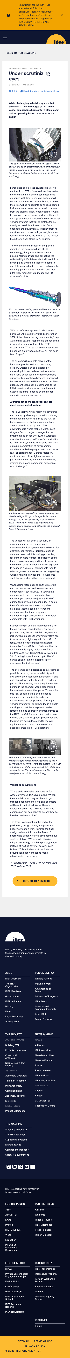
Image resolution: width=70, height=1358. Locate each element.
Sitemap (23, 1341)
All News (39, 1045)
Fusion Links (12, 1281)
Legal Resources (14, 1016)
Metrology (10, 1101)
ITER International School (15, 1298)
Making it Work (43, 984)
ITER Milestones (43, 1225)
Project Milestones (15, 1111)
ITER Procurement (45, 1269)
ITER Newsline (43, 1050)
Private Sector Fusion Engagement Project (16, 1275)
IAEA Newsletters (14, 1312)
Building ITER (12, 1045)
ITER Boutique (13, 1230)
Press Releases (43, 1230)
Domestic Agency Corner (44, 1298)
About (9, 973)
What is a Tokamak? (16, 1129)
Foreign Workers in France (45, 1280)
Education (10, 1240)
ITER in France (13, 1001)
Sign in (38, 1326)
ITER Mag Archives (45, 1080)
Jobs (8, 1210)
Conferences (12, 1286)
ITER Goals (41, 1001)
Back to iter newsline (21, 53)
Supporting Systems (16, 1140)
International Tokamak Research (45, 1007)
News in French (43, 1060)
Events (38, 1065)
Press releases (43, 1070)
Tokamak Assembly (16, 1081)
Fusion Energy (45, 973)
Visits (8, 1235)
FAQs (8, 1011)
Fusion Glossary (43, 1019)
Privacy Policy (35, 1346)
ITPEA (8, 1269)
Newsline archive (44, 1055)
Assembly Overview (16, 1076)
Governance (12, 996)
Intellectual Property (46, 1274)
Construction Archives (12, 1056)
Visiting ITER (12, 1021)
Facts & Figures (43, 1220)
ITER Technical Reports (13, 1305)
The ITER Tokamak (15, 1134)
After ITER (40, 1014)
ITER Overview (13, 979)
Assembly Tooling (15, 1096)
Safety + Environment (17, 1155)
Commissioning (13, 1091)
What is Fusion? (43, 979)
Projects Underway (15, 1050)
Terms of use (43, 1341)
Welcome (40, 1215)
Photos (38, 1090)
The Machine (13, 1124)
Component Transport (17, 1150)
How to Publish (13, 1291)
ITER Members (13, 991)
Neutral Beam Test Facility (15, 1064)
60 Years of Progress (46, 996)
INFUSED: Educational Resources (11, 1248)
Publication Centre (45, 1106)
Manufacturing (13, 1145)
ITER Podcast (42, 1075)
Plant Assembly (13, 1086)
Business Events (44, 1286)
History (9, 1006)
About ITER (11, 1215)
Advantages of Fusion (43, 990)
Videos (38, 1095)
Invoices (39, 1291)
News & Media (44, 1034)
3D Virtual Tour (43, 1101)
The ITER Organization (12, 985)
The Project (13, 1034)
